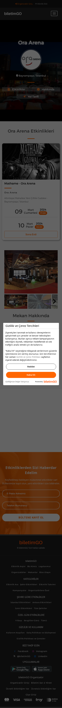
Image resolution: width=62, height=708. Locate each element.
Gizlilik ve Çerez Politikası (28, 357)
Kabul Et (31, 375)
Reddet (31, 366)
